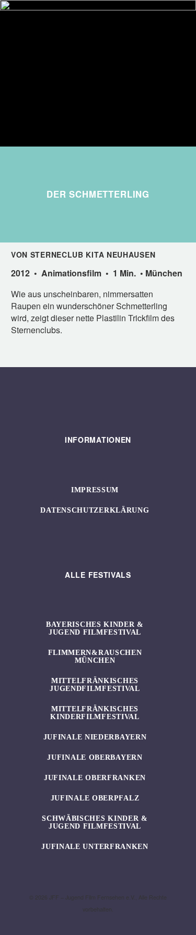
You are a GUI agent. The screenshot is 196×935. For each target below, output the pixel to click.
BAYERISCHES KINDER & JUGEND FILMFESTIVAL (95, 628)
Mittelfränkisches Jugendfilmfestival (95, 685)
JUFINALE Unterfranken (94, 847)
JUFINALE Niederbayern (95, 737)
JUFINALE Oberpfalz (95, 798)
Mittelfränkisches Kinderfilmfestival (95, 713)
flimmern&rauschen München (95, 656)
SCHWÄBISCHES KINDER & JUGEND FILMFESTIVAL (95, 822)
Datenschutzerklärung (94, 510)
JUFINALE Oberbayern (94, 757)
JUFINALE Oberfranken (95, 778)
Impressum (95, 490)
